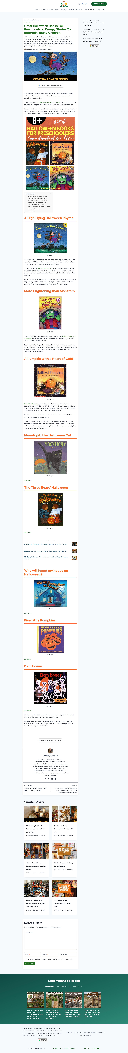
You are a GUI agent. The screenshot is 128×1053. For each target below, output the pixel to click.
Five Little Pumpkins (34, 209)
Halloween (27, 23)
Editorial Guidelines (90, 1032)
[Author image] (25, 49)
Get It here (27, 613)
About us (69, 1032)
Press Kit (101, 1032)
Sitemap (72, 1048)
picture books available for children (48, 102)
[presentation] (36, 814)
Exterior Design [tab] (63, 986)
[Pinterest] (94, 1048)
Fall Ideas (35, 23)
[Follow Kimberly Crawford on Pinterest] (55, 779)
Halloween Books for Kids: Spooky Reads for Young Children (35, 788)
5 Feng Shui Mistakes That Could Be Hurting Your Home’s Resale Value (94, 32)
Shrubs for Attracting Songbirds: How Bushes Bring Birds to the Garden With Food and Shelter (66, 789)
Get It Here (28, 532)
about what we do (52, 1035)
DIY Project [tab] (78, 986)
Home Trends (89, 9)
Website (64, 954)
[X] (82, 3)
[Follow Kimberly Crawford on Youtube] (48, 779)
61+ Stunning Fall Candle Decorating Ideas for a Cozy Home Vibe (35, 829)
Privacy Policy (58, 1048)
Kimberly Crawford (33, 49)
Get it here (27, 659)
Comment (28, 932)
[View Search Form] (89, 3)
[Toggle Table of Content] (50, 194)
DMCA (66, 1048)
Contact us (77, 1032)
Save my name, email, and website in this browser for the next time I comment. (49, 959)
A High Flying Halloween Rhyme (37, 196)
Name (27, 954)
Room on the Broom (44, 268)
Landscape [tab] (49, 986)
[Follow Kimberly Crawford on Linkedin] (52, 779)
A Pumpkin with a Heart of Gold (37, 200)
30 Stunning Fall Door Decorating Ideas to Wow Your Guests (36, 866)
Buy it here (27, 480)
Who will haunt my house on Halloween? (40, 206)
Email (45, 954)
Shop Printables (99, 4)
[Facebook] (79, 3)
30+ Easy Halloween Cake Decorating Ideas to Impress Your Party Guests (35, 903)
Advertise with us (85, 1035)
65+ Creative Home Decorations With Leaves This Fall (63, 829)
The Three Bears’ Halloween (36, 204)
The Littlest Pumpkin (31, 404)
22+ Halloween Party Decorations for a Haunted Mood (62, 903)
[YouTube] (98, 1048)
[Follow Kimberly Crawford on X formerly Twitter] (45, 779)
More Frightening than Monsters (37, 198)
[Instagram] (85, 3)
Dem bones (31, 211)
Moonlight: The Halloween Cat (37, 202)
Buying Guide (100, 9)
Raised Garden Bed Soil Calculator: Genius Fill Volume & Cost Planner (93, 22)
